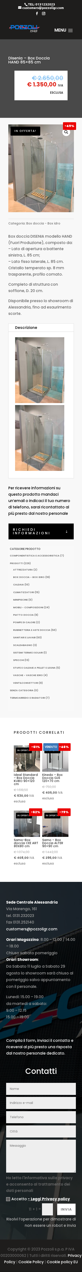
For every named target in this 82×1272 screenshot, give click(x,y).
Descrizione (26, 327)
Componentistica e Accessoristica (34, 555)
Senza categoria (21, 690)
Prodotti (16, 563)
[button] (66, 132)
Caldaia (18, 584)
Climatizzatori (23, 592)
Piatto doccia (23, 615)
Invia (66, 1209)
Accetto (40, 1199)
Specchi (18, 660)
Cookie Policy (31, 1262)
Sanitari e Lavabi (24, 637)
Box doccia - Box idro (43, 223)
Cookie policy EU (62, 1262)
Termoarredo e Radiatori (27, 698)
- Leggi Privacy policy (49, 1199)
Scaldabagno (22, 645)
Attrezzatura (23, 569)
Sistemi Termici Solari (28, 652)
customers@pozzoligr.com (31, 929)
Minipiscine (20, 599)
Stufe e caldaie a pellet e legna (34, 667)
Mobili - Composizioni (28, 607)
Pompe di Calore (24, 622)
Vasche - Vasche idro (28, 675)
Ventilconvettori (25, 683)
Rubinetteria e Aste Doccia (31, 630)
